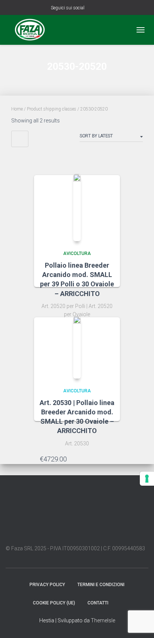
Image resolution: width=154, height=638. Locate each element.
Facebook (91, 8)
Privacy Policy (47, 584)
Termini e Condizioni (100, 584)
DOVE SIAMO (121, 602)
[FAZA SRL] (33, 30)
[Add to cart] (110, 459)
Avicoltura (77, 253)
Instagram (101, 8)
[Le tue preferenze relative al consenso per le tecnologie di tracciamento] (147, 479)
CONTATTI (97, 603)
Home (17, 109)
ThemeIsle (103, 620)
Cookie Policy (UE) (54, 603)
